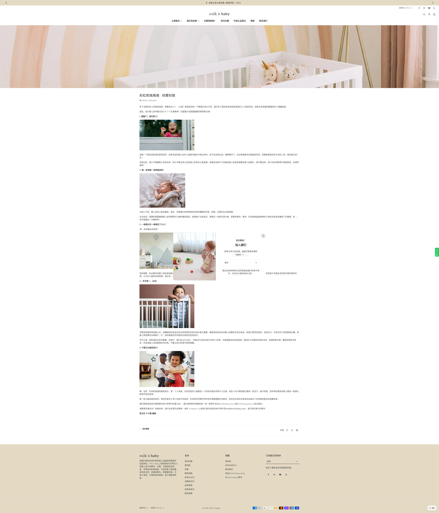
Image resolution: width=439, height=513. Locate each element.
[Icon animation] (434, 8)
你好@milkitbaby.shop (235, 473)
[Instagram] (424, 8)
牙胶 (187, 469)
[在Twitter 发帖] (291, 430)
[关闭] (262, 235)
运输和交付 (189, 481)
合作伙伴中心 (231, 465)
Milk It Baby (214, 508)
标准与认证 (189, 477)
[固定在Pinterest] (297, 430)
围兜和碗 (188, 473)
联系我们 (229, 469)
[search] (424, 14)
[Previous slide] (6, 3)
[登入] (429, 14)
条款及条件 (189, 489)
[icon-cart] (434, 14)
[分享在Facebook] (286, 430)
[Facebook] (419, 8)
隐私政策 (188, 493)
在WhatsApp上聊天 (233, 477)
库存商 (228, 461)
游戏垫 (187, 465)
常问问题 (188, 461)
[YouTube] (429, 8)
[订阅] (297, 461)
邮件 (269, 461)
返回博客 (145, 429)
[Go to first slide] (433, 3)
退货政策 (188, 485)
